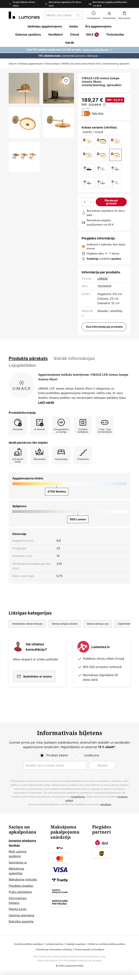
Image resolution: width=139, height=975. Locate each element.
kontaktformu (78, 796)
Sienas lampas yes (98, 623)
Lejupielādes (22, 365)
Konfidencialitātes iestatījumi (28, 944)
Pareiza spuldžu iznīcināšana (89, 949)
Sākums (13, 63)
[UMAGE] (21, 385)
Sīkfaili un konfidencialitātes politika (106, 944)
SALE (90, 34)
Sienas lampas (52, 63)
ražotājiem (105, 804)
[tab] (28, 358)
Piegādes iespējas (21, 886)
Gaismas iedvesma (21, 915)
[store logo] (24, 15)
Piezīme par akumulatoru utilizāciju (54, 949)
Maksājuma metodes (23, 879)
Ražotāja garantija (21, 921)
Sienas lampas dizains (65, 623)
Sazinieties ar (18, 862)
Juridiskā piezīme (54, 944)
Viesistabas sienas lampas (27, 623)
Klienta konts (17, 909)
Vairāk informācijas (74, 358)
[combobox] (63, 15)
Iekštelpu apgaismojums (31, 63)
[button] (24, 122)
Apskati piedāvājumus (96, 49)
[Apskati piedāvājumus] (69, 52)
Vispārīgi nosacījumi (76, 944)
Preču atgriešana (20, 892)
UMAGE (102, 279)
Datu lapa (97, 113)
